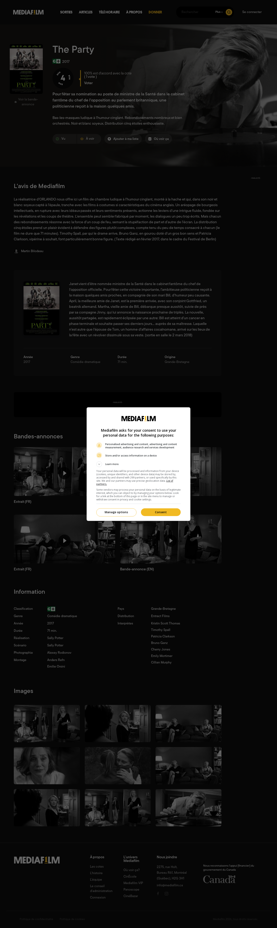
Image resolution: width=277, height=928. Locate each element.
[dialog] (138, 464)
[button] (138, 464)
